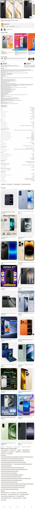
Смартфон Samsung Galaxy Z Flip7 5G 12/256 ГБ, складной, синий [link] (9, 365)
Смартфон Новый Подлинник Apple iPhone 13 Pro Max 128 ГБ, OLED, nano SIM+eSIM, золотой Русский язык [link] (26, 391)
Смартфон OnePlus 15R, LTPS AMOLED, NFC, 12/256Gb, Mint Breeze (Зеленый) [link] (8, 443)
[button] (33, 24)
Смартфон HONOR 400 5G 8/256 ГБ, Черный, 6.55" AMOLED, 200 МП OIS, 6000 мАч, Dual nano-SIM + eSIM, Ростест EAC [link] (21, 53)
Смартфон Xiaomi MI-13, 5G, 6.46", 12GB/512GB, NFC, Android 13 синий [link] (25, 417)
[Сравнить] (30, 1)
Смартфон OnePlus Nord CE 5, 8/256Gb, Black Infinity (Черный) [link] (25, 443)
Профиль (31, 507)
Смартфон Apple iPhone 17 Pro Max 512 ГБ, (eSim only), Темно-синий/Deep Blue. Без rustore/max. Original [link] (8, 212)
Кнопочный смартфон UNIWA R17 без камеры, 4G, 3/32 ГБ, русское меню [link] (9, 288)
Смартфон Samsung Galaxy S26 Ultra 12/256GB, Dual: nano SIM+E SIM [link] (26, 288)
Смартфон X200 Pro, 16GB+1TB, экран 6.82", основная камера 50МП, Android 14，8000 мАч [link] (8, 339)
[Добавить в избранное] (31, 1)
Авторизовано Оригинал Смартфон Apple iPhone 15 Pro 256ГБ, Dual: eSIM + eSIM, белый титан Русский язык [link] (8, 417)
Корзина (24, 507)
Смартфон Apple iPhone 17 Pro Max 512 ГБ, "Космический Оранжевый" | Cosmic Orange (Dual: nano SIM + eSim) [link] (26, 339)
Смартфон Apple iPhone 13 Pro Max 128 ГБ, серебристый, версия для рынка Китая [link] (8, 237)
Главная (3, 507)
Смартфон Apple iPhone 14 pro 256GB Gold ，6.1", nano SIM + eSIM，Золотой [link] (26, 262)
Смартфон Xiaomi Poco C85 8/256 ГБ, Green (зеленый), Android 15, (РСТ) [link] (25, 365)
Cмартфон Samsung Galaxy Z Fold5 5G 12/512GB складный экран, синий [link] (26, 313)
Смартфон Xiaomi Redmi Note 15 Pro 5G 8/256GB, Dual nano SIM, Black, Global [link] (25, 237)
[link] (5, 450)
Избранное (17, 507)
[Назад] (1, 1)
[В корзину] (13, 50)
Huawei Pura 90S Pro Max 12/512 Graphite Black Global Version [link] (8, 262)
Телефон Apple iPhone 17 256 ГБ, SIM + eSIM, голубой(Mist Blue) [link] (26, 212)
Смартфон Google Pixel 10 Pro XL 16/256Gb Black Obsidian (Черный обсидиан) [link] (9, 313)
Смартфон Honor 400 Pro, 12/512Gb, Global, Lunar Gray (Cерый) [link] (7, 53)
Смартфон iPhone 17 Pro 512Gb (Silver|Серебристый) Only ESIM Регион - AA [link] (9, 391)
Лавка (10, 507)
